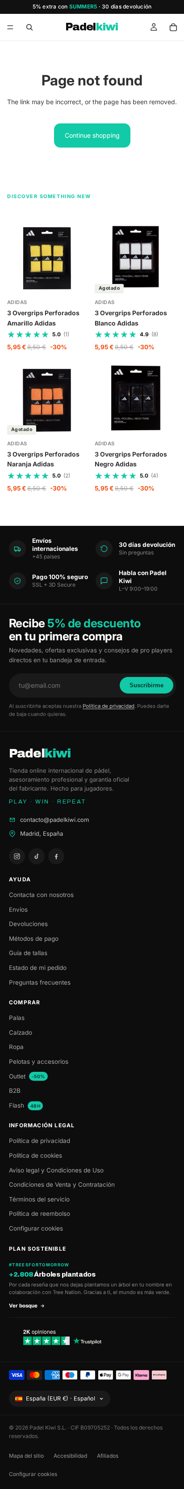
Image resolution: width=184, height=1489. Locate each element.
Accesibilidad (70, 1455)
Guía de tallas (28, 952)
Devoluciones (28, 923)
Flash (24, 1105)
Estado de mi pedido (38, 967)
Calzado (20, 1032)
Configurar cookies (36, 1228)
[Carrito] (173, 27)
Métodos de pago (34, 938)
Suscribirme (146, 685)
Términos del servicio (39, 1199)
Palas (17, 1017)
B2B (15, 1090)
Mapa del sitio (26, 1455)
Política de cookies (35, 1155)
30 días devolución (126, 6)
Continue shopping (92, 135)
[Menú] (10, 27)
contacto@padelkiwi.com (54, 819)
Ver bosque (23, 1306)
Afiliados (107, 1455)
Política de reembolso (39, 1213)
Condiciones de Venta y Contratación (62, 1184)
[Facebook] (56, 856)
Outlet (27, 1076)
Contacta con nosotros (41, 894)
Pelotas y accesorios (38, 1061)
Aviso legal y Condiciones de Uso (56, 1170)
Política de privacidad (108, 706)
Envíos (18, 909)
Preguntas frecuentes (40, 982)
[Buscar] (29, 27)
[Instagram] (17, 856)
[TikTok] (37, 856)
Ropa (16, 1046)
